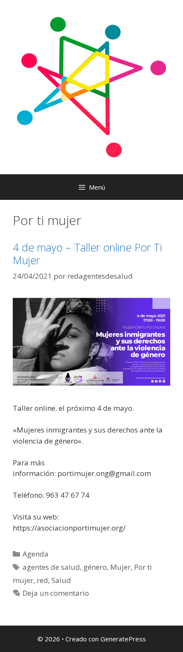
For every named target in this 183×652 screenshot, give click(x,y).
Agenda (36, 554)
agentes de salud (51, 567)
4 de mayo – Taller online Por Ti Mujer (87, 253)
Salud (61, 580)
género (95, 567)
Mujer (120, 567)
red (42, 580)
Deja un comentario (56, 593)
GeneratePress (123, 639)
